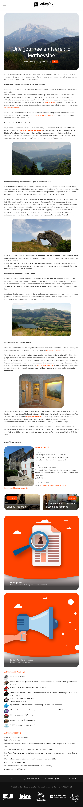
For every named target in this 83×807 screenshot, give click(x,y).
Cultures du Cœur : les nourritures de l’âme (28, 688)
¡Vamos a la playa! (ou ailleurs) (16, 769)
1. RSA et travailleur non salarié (22, 725)
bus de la (40, 365)
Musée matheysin (53, 350)
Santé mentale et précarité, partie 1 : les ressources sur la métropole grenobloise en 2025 (43, 683)
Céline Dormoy (29, 62)
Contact (72, 779)
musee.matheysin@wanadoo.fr (53, 485)
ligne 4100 (48, 365)
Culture (55, 62)
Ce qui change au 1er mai (14, 762)
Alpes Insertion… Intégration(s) (22, 720)
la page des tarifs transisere (42, 115)
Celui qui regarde (16, 506)
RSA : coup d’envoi (18, 677)
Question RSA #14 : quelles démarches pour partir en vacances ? (36, 705)
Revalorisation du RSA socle (21, 715)
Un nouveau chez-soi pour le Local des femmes (60, 505)
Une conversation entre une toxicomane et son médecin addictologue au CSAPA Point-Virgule (43, 694)
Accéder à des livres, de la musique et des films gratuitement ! (29, 749)
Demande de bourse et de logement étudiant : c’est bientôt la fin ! (37, 710)
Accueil (10, 779)
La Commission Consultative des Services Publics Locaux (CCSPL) (31, 766)
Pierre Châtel (50, 102)
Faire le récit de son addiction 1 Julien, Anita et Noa (23, 700)
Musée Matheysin (11, 108)
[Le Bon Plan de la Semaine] (41, 630)
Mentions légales (52, 779)
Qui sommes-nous (31, 779)
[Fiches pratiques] (41, 553)
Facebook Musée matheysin (16, 488)
